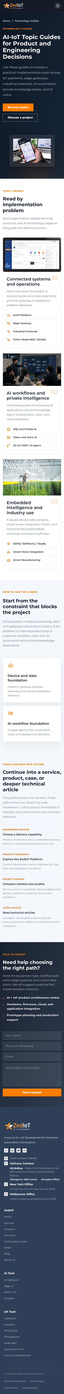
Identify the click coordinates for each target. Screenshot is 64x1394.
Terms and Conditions (15, 1381)
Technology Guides (15, 1241)
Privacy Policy (37, 1381)
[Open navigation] (57, 6)
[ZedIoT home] (13, 5)
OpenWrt (9, 1324)
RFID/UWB (10, 1330)
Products (9, 1229)
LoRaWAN (10, 1318)
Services (9, 1223)
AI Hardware (11, 1279)
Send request (32, 1092)
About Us (9, 1259)
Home (6, 20)
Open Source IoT (14, 1349)
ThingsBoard (11, 1336)
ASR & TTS (10, 1292)
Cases (7, 1247)
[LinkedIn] (12, 1150)
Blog (7, 1253)
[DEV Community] (25, 1150)
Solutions (9, 1235)
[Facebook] (6, 1150)
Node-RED (10, 1343)
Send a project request (23, 1158)
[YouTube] (18, 1150)
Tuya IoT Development (17, 1355)
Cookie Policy (11, 1388)
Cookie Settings (30, 1388)
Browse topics (18, 107)
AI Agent (9, 1298)
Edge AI (8, 1286)
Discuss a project (20, 117)
